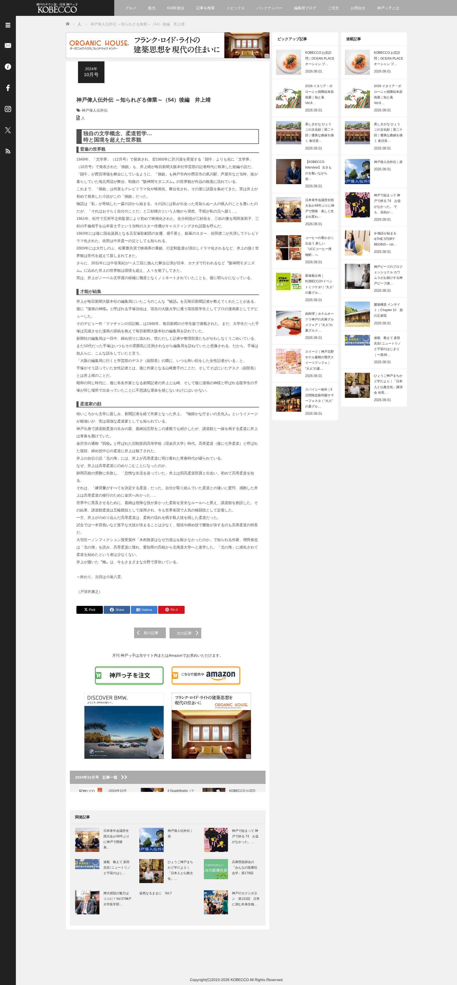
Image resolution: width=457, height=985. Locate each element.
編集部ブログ (305, 8)
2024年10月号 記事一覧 (98, 777)
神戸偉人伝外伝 (95, 110)
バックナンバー (269, 8)
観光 (152, 8)
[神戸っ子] (57, 7)
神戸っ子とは (388, 8)
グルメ (130, 8)
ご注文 (333, 8)
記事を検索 (205, 8)
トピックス (235, 8)
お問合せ (358, 8)
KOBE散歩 (176, 8)
